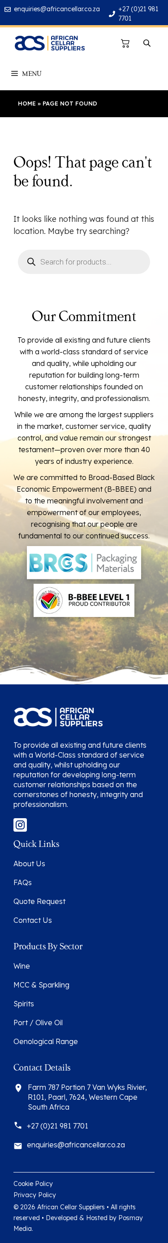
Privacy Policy (34, 1195)
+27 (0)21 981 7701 (57, 1125)
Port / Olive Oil (38, 1022)
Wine (21, 965)
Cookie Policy (33, 1184)
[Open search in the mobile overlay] (147, 43)
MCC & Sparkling (41, 984)
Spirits (23, 1003)
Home (27, 103)
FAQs (22, 882)
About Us (29, 863)
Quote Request (39, 901)
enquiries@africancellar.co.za (57, 9)
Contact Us (32, 920)
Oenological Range (45, 1041)
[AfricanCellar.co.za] (49, 43)
